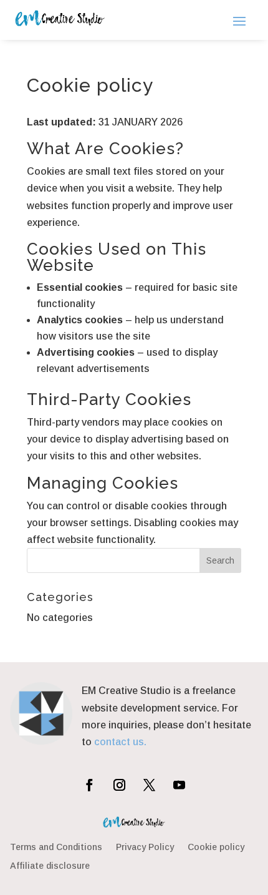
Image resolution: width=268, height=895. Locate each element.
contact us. (120, 741)
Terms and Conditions (56, 847)
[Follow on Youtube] (179, 784)
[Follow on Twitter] (149, 784)
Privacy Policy (145, 847)
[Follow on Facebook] (89, 784)
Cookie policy (216, 847)
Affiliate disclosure (50, 866)
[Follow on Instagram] (119, 784)
